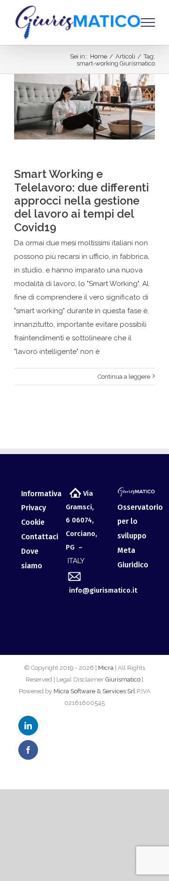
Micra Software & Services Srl (94, 691)
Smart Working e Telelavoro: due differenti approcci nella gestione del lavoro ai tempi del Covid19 (81, 201)
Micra (106, 667)
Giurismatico (122, 679)
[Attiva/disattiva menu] (148, 22)
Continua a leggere (124, 376)
